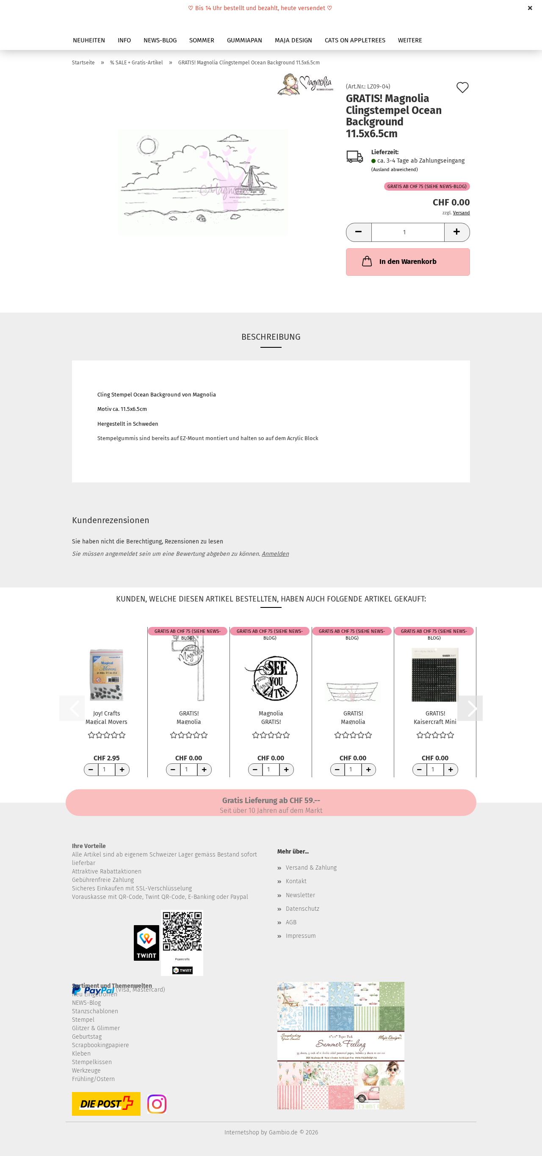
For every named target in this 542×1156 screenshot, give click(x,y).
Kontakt (296, 881)
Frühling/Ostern (93, 1079)
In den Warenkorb (408, 261)
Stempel (83, 1019)
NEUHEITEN (89, 40)
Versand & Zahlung (311, 867)
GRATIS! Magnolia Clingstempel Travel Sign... (188, 717)
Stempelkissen (92, 1062)
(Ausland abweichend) (394, 169)
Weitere (410, 40)
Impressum (301, 936)
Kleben (81, 1053)
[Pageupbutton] (518, 1143)
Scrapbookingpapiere (100, 1045)
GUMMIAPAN (244, 40)
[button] (358, 232)
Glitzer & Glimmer (96, 1028)
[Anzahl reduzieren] (91, 769)
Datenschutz (302, 908)
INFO (124, 40)
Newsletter (300, 895)
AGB (291, 922)
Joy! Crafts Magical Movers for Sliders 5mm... (106, 717)
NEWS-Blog (86, 1002)
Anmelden (275, 553)
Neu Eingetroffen (94, 994)
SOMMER (201, 40)
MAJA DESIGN (293, 40)
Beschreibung (271, 337)
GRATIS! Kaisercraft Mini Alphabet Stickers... (435, 717)
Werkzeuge (86, 1070)
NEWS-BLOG (160, 40)
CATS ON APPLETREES (355, 40)
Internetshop (241, 1132)
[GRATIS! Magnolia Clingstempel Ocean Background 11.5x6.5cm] (203, 179)
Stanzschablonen (95, 1011)
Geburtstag (87, 1036)
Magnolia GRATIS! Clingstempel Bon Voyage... (271, 717)
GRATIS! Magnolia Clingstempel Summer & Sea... (353, 717)
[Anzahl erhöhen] (122, 769)
